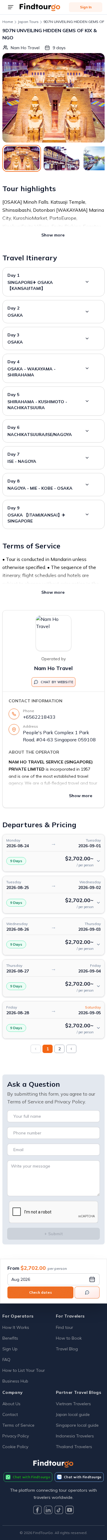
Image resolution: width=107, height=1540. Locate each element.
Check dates (40, 1292)
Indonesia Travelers (75, 1436)
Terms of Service (18, 1425)
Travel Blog (67, 1349)
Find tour (64, 1327)
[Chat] (87, 1292)
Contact (10, 1414)
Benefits (10, 1338)
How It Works (15, 1327)
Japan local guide (73, 1414)
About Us (11, 1403)
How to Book (69, 1338)
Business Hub (15, 1381)
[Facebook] (37, 1511)
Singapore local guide (77, 1425)
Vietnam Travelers (73, 1403)
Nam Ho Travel (53, 668)
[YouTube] (69, 1511)
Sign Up (10, 1349)
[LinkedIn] (48, 1511)
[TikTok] (59, 1511)
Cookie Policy (15, 1446)
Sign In (86, 7)
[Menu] (11, 7)
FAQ (6, 1359)
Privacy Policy (15, 1436)
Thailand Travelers (74, 1446)
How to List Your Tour (23, 1370)
